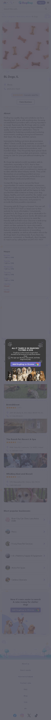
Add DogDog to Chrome (23, 364)
